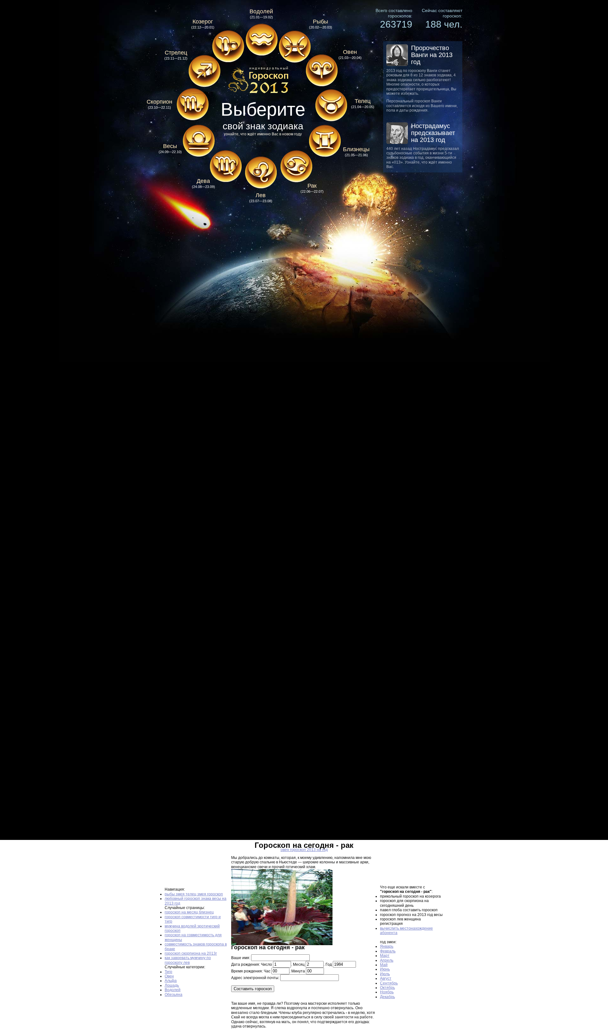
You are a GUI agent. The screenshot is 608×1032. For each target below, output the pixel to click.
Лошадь (172, 985)
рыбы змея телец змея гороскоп (194, 894)
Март (385, 955)
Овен (169, 976)
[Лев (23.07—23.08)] (260, 172)
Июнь (385, 969)
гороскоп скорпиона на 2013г (191, 953)
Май (384, 965)
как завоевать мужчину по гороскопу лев (188, 960)
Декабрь (387, 997)
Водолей (172, 990)
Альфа (171, 980)
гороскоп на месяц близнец (189, 912)
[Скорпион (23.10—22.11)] (192, 104)
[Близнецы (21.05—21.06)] (324, 141)
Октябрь (387, 987)
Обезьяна (173, 994)
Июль (385, 974)
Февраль (388, 951)
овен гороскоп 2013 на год (304, 850)
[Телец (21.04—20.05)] (331, 104)
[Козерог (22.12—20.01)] (228, 46)
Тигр (168, 972)
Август (385, 978)
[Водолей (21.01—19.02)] (261, 39)
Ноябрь (387, 992)
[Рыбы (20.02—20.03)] (294, 46)
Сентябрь (389, 983)
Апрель (386, 960)
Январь (386, 946)
